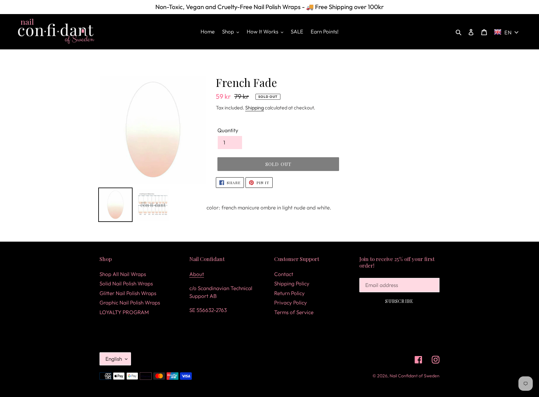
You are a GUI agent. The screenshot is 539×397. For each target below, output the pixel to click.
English (113, 358)
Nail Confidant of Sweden (414, 376)
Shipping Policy (291, 283)
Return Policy (289, 293)
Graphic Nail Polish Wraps (130, 302)
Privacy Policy (290, 302)
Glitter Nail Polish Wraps (128, 293)
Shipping (254, 107)
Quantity (227, 130)
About (196, 274)
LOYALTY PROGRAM (124, 312)
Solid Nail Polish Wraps (126, 283)
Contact (283, 274)
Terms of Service (293, 312)
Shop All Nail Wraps (123, 274)
